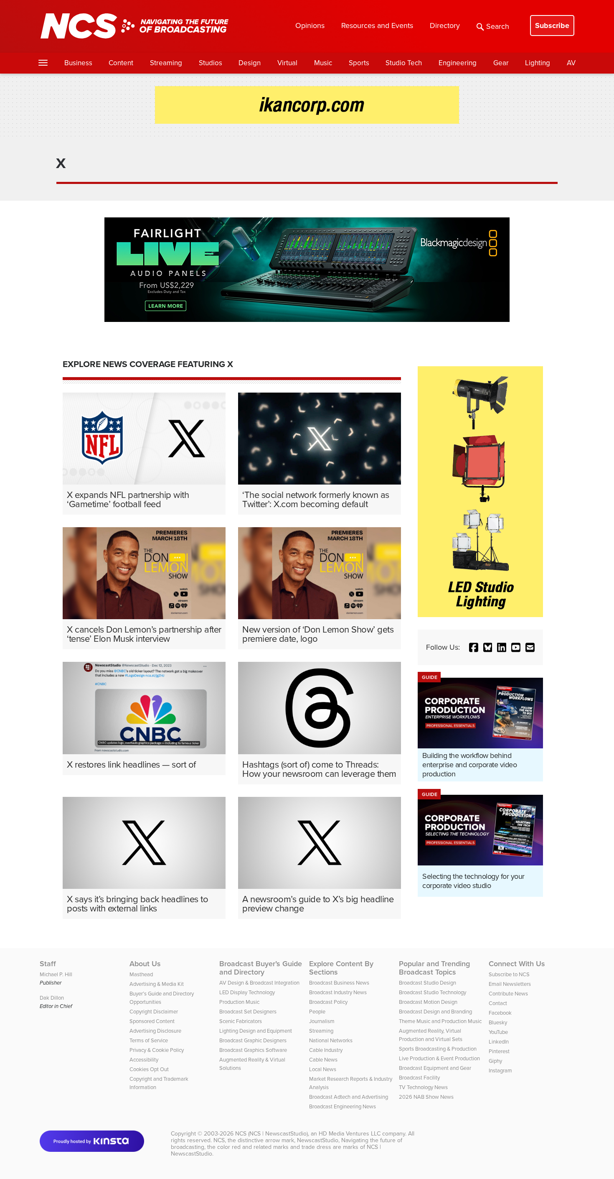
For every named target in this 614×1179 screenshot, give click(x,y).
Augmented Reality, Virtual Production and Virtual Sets (430, 1035)
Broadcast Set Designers (248, 1012)
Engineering (458, 63)
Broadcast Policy (328, 1002)
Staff (48, 964)
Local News (322, 1069)
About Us (145, 964)
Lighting (537, 63)
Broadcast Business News (339, 983)
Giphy (495, 1061)
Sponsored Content (152, 1021)
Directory (445, 25)
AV (571, 63)
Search (497, 26)
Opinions (310, 25)
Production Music (239, 1002)
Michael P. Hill (56, 974)
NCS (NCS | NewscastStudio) (271, 1133)
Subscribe (552, 25)
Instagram (500, 1070)
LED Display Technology (247, 992)
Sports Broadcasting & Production (438, 1049)
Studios (210, 63)
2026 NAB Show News (426, 1097)
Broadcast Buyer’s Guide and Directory (260, 968)
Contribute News (508, 994)
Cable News (323, 1060)
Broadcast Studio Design (427, 983)
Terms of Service (148, 1040)
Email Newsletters (510, 984)
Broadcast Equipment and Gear (435, 1068)
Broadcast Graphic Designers (253, 1040)
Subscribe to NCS (509, 974)
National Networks (331, 1040)
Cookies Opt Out (149, 1069)
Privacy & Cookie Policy (156, 1050)
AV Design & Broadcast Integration (259, 983)
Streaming (166, 63)
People (317, 1012)
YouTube (498, 1032)
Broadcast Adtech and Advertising (348, 1097)
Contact (498, 1003)
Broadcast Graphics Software (253, 1050)
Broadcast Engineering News (342, 1106)
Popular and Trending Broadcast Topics (434, 968)
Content (121, 63)
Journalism (322, 1021)
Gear (501, 63)
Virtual (287, 63)
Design (249, 63)
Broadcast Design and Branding (435, 1012)
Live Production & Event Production (439, 1058)
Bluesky (498, 1022)
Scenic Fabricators (240, 1021)
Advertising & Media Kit (156, 984)
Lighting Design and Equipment (255, 1031)
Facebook (500, 1013)
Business (78, 63)
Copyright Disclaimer (153, 1012)
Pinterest (499, 1051)
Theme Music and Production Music (440, 1021)
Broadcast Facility (419, 1078)
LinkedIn (499, 1042)
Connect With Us (517, 964)
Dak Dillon (52, 998)
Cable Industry (326, 1050)
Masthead (141, 974)
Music (323, 63)
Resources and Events (377, 25)
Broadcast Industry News (338, 992)
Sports (359, 63)
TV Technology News (423, 1087)
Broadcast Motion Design (428, 1002)
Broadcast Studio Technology (432, 992)
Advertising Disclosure (155, 1031)
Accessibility (143, 1060)
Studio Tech (404, 63)
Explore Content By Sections (341, 968)
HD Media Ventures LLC (350, 1133)
